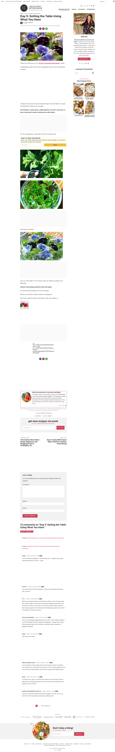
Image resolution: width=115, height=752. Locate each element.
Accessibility (88, 743)
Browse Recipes (64, 9)
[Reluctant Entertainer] (31, 8)
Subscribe (49, 1)
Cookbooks (91, 9)
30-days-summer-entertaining (32, 13)
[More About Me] (84, 23)
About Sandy (26, 1)
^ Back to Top (26, 743)
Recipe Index (38, 743)
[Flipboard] (94, 6)
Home (2, 1)
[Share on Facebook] (40, 28)
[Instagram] (85, 6)
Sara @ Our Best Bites (28, 662)
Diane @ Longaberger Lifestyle (31, 691)
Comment (26, 484)
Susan (24, 555)
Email (25, 508)
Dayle (23, 676)
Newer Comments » (46, 705)
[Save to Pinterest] (43, 28)
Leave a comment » (48, 415)
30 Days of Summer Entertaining (49, 63)
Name (25, 501)
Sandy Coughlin (29, 22)
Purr (59, 749)
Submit (55, 144)
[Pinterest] (90, 6)
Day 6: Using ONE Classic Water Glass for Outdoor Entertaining (57, 441)
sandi (23, 633)
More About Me (84, 58)
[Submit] (93, 73)
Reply (40, 555)
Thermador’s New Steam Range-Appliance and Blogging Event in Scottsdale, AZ (29, 442)
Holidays (81, 9)
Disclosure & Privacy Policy (63, 745)
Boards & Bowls (58, 1)
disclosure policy (57, 25)
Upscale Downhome (28, 617)
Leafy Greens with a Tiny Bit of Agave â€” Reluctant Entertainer (46, 538)
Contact (43, 1)
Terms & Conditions (49, 745)
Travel (74, 9)
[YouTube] (92, 6)
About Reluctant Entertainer (14, 1)
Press (81, 743)
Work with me (35, 1)
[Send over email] (46, 28)
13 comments (37, 415)
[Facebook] (87, 6)
